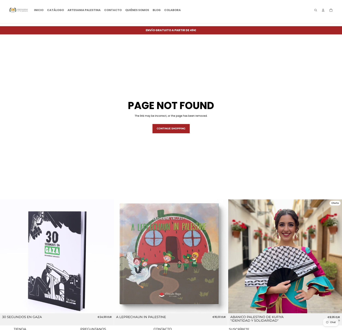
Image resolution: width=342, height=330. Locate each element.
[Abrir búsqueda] (316, 10)
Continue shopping (171, 128)
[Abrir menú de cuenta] (323, 10)
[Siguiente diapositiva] (222, 256)
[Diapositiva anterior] (119, 256)
